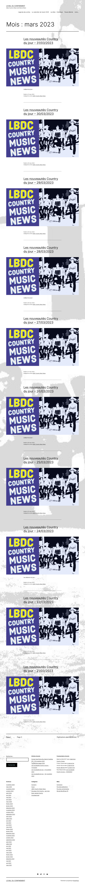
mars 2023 (9, 827)
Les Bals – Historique (57, 12)
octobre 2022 (9, 837)
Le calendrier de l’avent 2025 (40, 12)
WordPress (76, 880)
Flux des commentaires (63, 789)
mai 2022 (8, 848)
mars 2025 (9, 787)
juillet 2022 (9, 844)
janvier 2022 (9, 856)
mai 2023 (8, 823)
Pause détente (68, 12)
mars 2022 (9, 852)
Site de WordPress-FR (62, 791)
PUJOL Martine (61, 767)
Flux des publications (62, 787)
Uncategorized (35, 795)
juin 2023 (8, 820)
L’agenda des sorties (24, 12)
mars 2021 (9, 865)
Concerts (33, 784)
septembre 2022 (10, 840)
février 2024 (9, 803)
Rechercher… (9, 756)
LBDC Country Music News (39, 96)
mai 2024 (8, 797)
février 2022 (9, 854)
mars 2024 (9, 801)
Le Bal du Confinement (15, 6)
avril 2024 (9, 799)
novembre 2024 (10, 789)
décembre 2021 (10, 859)
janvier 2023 (9, 831)
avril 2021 (8, 863)
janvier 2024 (9, 806)
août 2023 (9, 816)
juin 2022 (8, 846)
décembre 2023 (10, 808)
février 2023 (9, 829)
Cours (33, 787)
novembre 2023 (10, 810)
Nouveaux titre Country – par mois (40, 791)
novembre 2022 (10, 835)
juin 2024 (8, 795)
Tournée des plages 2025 (38, 763)
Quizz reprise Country (37, 793)
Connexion (59, 784)
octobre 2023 (9, 812)
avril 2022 (8, 850)
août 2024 (9, 793)
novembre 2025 (10, 784)
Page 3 (19, 737)
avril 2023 (8, 825)
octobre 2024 (10, 791)
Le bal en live (70, 763)
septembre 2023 (10, 814)
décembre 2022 (10, 833)
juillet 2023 (9, 818)
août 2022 (9, 842)
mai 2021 (8, 861)
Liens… (77, 12)
